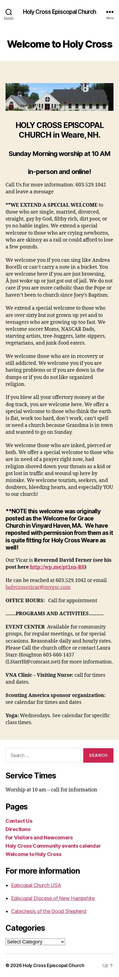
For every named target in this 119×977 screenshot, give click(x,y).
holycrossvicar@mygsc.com (38, 587)
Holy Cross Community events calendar (53, 846)
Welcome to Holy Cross (33, 854)
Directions (18, 829)
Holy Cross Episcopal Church (59, 12)
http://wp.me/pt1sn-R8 (57, 567)
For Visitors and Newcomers (39, 837)
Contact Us (19, 821)
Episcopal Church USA (36, 885)
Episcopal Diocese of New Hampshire (53, 898)
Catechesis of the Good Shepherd (48, 911)
